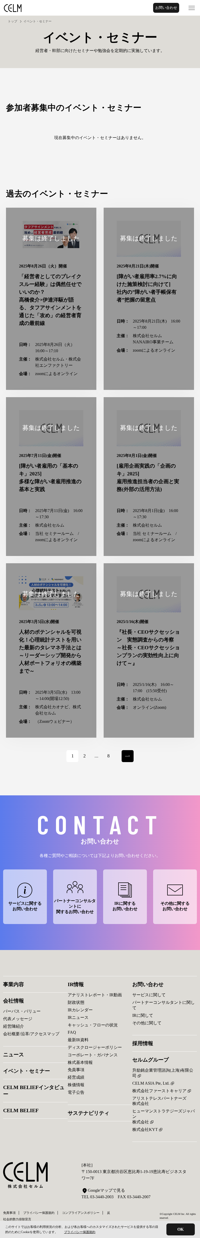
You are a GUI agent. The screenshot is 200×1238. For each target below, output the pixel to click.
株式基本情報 (80, 1062)
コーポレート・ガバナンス (93, 1055)
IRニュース (78, 1017)
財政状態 (76, 1002)
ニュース (13, 1054)
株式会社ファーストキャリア (159, 1091)
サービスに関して (149, 995)
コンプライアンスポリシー (80, 1213)
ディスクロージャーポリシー (95, 1047)
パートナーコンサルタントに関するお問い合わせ (75, 906)
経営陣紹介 (13, 1026)
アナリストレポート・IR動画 (95, 995)
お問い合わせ (166, 8)
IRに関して (142, 1015)
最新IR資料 (78, 1040)
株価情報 (76, 1085)
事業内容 (13, 984)
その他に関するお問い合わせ (175, 906)
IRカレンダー (80, 1010)
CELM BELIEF (21, 1110)
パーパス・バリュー (22, 1011)
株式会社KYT (145, 1129)
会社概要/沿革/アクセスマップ (31, 1034)
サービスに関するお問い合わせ (25, 906)
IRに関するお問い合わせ (125, 906)
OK (180, 1229)
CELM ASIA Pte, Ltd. (151, 1083)
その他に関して (146, 1023)
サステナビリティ (88, 1113)
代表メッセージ (17, 1019)
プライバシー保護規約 (79, 1232)
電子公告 (76, 1092)
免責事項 (76, 1069)
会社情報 (13, 1001)
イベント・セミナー (26, 1071)
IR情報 (76, 984)
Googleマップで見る (106, 1190)
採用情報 (142, 1043)
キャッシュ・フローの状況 (93, 1025)
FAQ (72, 1032)
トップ (12, 21)
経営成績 (76, 1077)
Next (126, 753)
